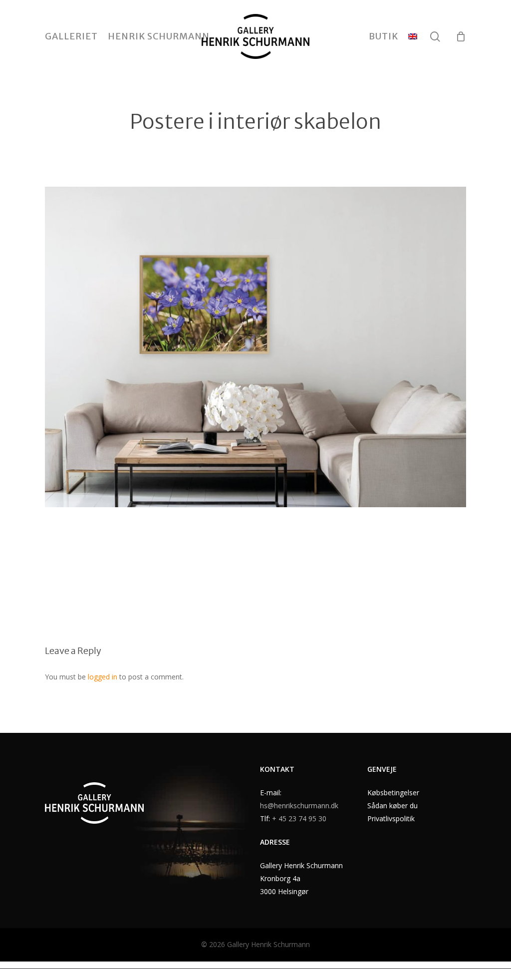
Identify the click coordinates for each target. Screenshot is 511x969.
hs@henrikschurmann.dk (299, 805)
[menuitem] (412, 36)
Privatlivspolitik (391, 818)
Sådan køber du (392, 805)
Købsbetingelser (393, 792)
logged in (102, 676)
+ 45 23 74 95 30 (299, 818)
